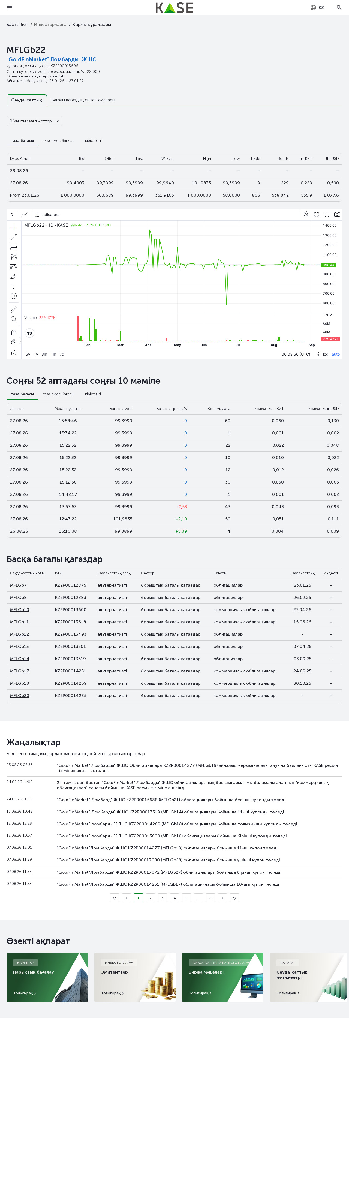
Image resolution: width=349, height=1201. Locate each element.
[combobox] (317, 7)
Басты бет (17, 24)
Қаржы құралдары (92, 24)
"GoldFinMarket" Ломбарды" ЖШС (51, 59)
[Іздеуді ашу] (339, 7)
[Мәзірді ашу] (9, 7)
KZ (321, 7)
